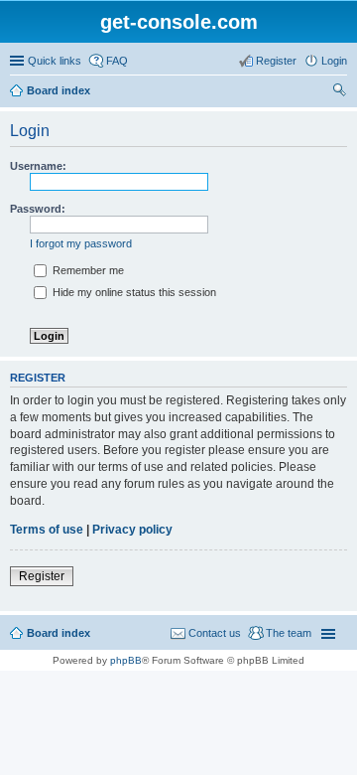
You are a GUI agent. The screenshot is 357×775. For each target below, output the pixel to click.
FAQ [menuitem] (117, 61)
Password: (37, 209)
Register (41, 576)
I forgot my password (81, 243)
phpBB (126, 660)
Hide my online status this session (133, 292)
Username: (38, 166)
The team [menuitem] (288, 633)
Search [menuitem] (339, 92)
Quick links (54, 61)
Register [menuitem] (276, 61)
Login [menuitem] (334, 61)
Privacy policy (132, 530)
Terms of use (46, 530)
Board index (58, 90)
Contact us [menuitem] (214, 633)
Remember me (87, 270)
